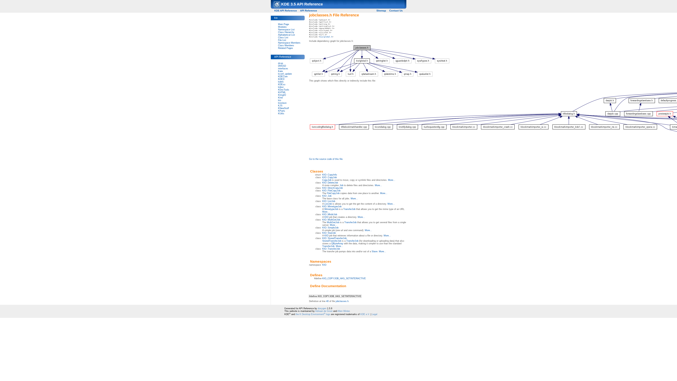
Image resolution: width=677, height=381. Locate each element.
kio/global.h (326, 37)
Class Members (286, 45)
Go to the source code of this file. (326, 159)
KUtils (281, 113)
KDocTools (283, 89)
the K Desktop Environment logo (313, 314)
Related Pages (285, 48)
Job (341, 185)
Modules (282, 27)
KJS (280, 105)
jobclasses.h (342, 301)
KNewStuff (283, 108)
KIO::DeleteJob (330, 182)
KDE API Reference (285, 10)
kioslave (282, 103)
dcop (280, 63)
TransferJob (349, 209)
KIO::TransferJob (331, 248)
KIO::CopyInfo (329, 174)
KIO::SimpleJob (330, 227)
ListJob (328, 203)
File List (282, 40)
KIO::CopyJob (329, 177)
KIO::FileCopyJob (331, 190)
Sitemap (381, 10)
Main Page (283, 24)
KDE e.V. (365, 314)
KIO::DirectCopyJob (332, 188)
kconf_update (285, 73)
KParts (281, 111)
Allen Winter (343, 311)
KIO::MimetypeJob (331, 206)
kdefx (281, 81)
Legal (374, 314)
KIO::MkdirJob (329, 214)
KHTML (282, 92)
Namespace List (286, 29)
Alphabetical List (286, 35)
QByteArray (337, 243)
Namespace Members (289, 42)
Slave (374, 251)
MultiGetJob (333, 222)
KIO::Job (326, 196)
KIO (326, 217)
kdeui (280, 87)
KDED (281, 79)
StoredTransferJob (331, 241)
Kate (280, 71)
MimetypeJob (331, 209)
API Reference (308, 10)
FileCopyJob (333, 193)
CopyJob (326, 180)
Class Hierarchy (286, 32)
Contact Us (396, 10)
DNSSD (282, 66)
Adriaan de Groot (324, 311)
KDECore (283, 76)
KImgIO (282, 95)
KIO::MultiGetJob (331, 219)
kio (279, 100)
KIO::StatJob (329, 233)
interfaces (283, 68)
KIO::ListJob (328, 201)
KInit (280, 97)
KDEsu (281, 84)
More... (391, 180)
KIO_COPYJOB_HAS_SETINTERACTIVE (344, 278)
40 (327, 301)
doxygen (322, 308)
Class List (283, 37)
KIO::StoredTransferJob (334, 238)
